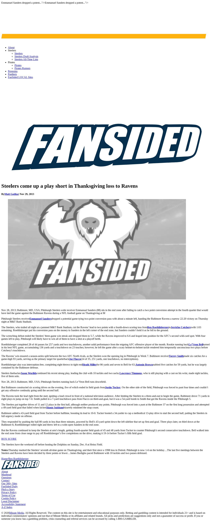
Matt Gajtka (11, 194)
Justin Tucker (113, 387)
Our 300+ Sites (9, 483)
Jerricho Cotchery (181, 327)
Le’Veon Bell (196, 344)
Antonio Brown (144, 364)
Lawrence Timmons (131, 373)
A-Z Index (6, 507)
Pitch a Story (8, 489)
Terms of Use (8, 495)
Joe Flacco (75, 359)
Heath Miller (89, 364)
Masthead (6, 474)
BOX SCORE (8, 438)
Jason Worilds (29, 373)
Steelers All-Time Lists (26, 59)
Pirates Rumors (22, 68)
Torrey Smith (176, 356)
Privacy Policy (8, 492)
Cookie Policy (8, 498)
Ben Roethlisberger (158, 327)
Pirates (18, 65)
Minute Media (16, 512)
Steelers (19, 53)
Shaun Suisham (54, 407)
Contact (5, 480)
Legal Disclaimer (10, 501)
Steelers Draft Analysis (26, 56)
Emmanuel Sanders (40, 318)
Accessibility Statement (13, 504)
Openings (6, 477)
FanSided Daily (9, 486)
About (4, 471)
